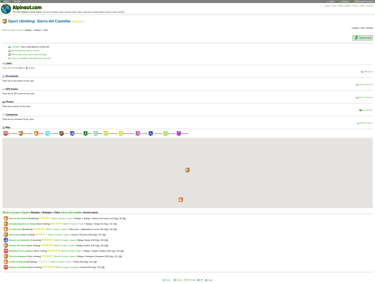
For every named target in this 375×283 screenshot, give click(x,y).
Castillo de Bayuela (17, 262)
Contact (179, 280)
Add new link (368, 72)
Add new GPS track (365, 97)
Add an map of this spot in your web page (29, 54)
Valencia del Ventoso (18, 218)
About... (168, 280)
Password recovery (365, 1)
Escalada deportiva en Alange (22, 224)
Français (355, 6)
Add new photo (367, 110)
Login (331, 1)
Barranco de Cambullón (19, 240)
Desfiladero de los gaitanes (21, 251)
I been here (365, 38)
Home (6, 1)
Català (327, 6)
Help (18, 1)
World (4, 30)
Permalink (15, 47)
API (201, 280)
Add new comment (366, 123)
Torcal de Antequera (18, 256)
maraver (31, 68)
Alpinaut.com (27, 7)
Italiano (362, 6)
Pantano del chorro (17, 245)
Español (347, 6)
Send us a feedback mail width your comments (31, 58)
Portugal (74, 267)
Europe (13, 30)
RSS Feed (191, 280)
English (340, 6)
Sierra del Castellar (10, 68)
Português (369, 6)
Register (345, 1)
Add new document (366, 84)
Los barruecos (15, 229)
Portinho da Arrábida (18, 267)
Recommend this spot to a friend (25, 51)
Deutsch (334, 6)
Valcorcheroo (15, 235)
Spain (20, 30)
